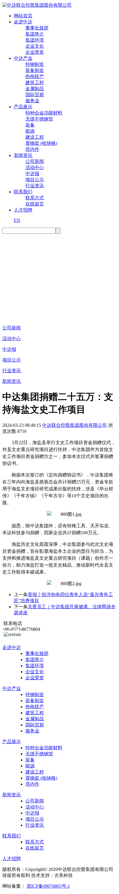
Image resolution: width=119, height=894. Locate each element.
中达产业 (23, 58)
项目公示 (34, 179)
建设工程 (34, 137)
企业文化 (34, 46)
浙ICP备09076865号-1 (48, 886)
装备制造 (34, 70)
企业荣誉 (34, 52)
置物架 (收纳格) (41, 143)
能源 (30, 131)
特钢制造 (34, 64)
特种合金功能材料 (43, 112)
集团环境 (34, 40)
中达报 (32, 173)
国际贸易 (34, 94)
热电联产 (34, 76)
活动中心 (34, 167)
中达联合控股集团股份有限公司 (74, 425)
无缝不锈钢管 (39, 118)
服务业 (32, 100)
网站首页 (23, 15)
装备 (30, 125)
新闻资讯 (23, 155)
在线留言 (34, 203)
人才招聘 (23, 209)
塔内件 (32, 149)
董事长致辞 (37, 27)
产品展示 (23, 106)
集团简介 (34, 33)
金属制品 (34, 88)
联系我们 (23, 191)
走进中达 (23, 21)
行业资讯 (34, 185)
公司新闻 (34, 161)
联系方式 (34, 197)
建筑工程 (34, 82)
